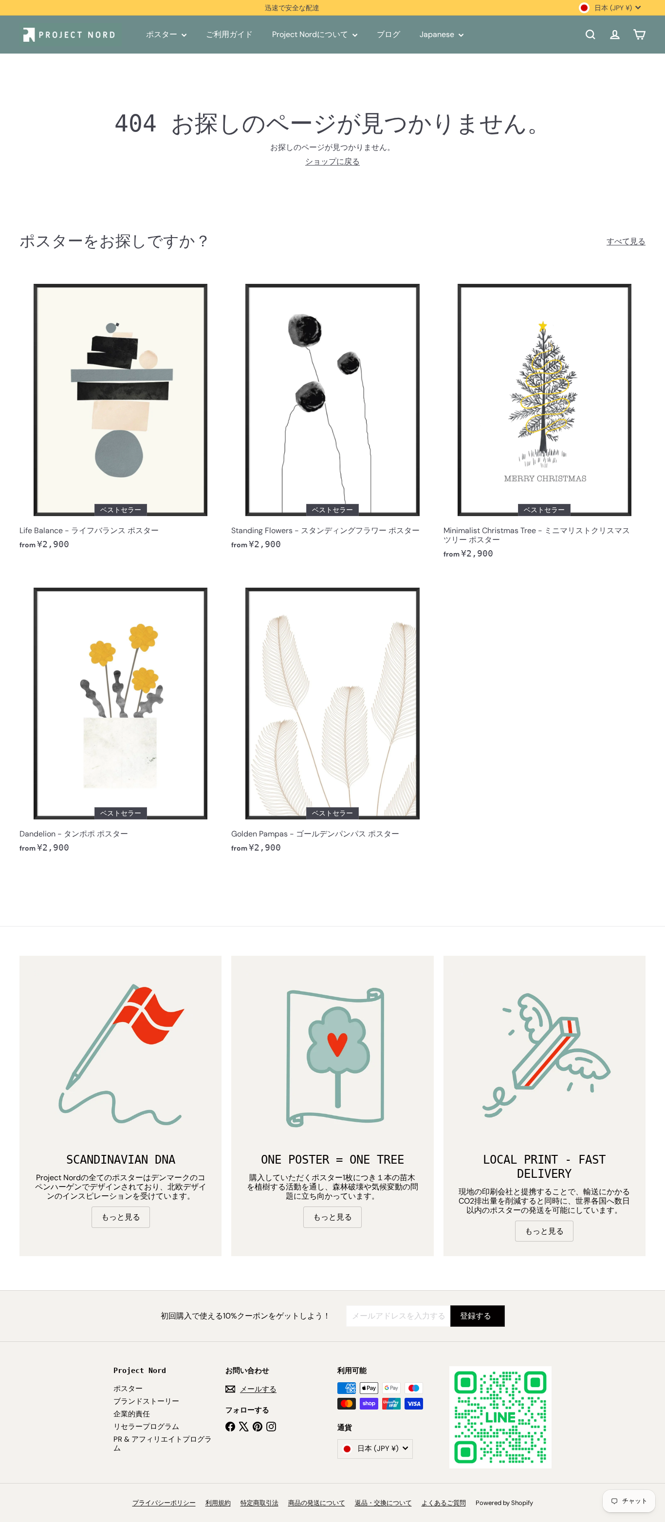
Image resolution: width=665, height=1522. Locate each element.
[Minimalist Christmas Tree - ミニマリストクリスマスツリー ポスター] (544, 419)
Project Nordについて (311, 34)
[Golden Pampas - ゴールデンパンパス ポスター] (332, 718)
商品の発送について (316, 1503)
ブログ (388, 34)
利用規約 (218, 1503)
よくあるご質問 (444, 1503)
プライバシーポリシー (164, 1503)
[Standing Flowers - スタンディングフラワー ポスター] (332, 414)
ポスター (162, 34)
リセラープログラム (146, 1426)
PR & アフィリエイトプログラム (162, 1443)
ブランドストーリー (146, 1401)
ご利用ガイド (229, 34)
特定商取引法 (259, 1503)
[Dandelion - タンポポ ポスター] (120, 718)
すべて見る (626, 241)
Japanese (438, 34)
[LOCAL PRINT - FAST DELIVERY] (544, 1056)
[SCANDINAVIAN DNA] (120, 1056)
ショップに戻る (332, 161)
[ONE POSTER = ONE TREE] (332, 1056)
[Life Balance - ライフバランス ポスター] (120, 414)
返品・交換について (383, 1503)
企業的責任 (131, 1414)
